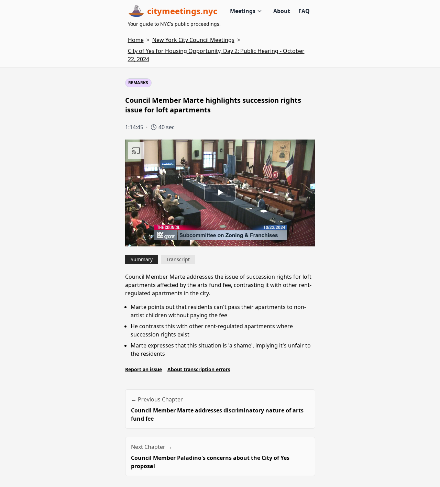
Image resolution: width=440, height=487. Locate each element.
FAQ (304, 11)
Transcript (178, 259)
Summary (142, 259)
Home (136, 40)
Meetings (242, 11)
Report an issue (143, 369)
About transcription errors (198, 369)
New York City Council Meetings (193, 40)
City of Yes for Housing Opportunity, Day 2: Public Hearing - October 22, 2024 (216, 55)
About (281, 11)
